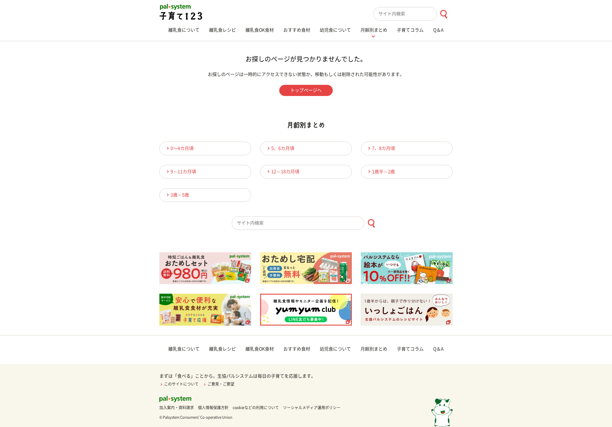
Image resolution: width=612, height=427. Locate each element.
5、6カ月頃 (282, 148)
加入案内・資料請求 (176, 407)
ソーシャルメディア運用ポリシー (311, 407)
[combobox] (413, 14)
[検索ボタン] (443, 14)
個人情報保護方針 (213, 407)
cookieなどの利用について (256, 407)
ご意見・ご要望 (221, 384)
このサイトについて (181, 384)
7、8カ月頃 (383, 148)
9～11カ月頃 (183, 171)
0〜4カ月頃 (182, 148)
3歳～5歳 (180, 195)
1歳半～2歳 (383, 171)
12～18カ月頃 (285, 171)
